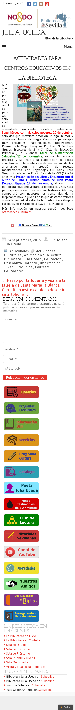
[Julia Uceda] (37, 18)
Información (50, 263)
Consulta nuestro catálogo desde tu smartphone (33, 292)
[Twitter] (35, 4)
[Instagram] (41, 4)
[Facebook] (29, 4)
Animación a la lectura (43, 255)
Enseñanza (13, 263)
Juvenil (10, 267)
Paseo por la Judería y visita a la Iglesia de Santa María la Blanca (33, 282)
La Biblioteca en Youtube (23, 640)
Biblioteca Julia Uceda (22, 259)
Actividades (19, 251)
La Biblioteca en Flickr (21, 636)
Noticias (25, 267)
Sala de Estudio (16, 644)
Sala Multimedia (17, 662)
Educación (52, 259)
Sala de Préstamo (18, 649)
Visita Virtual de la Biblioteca (25, 666)
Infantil (31, 263)
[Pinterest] (12, 225)
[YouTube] (47, 4)
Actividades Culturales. (17, 212)
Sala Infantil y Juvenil (20, 658)
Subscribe (47, 676)
